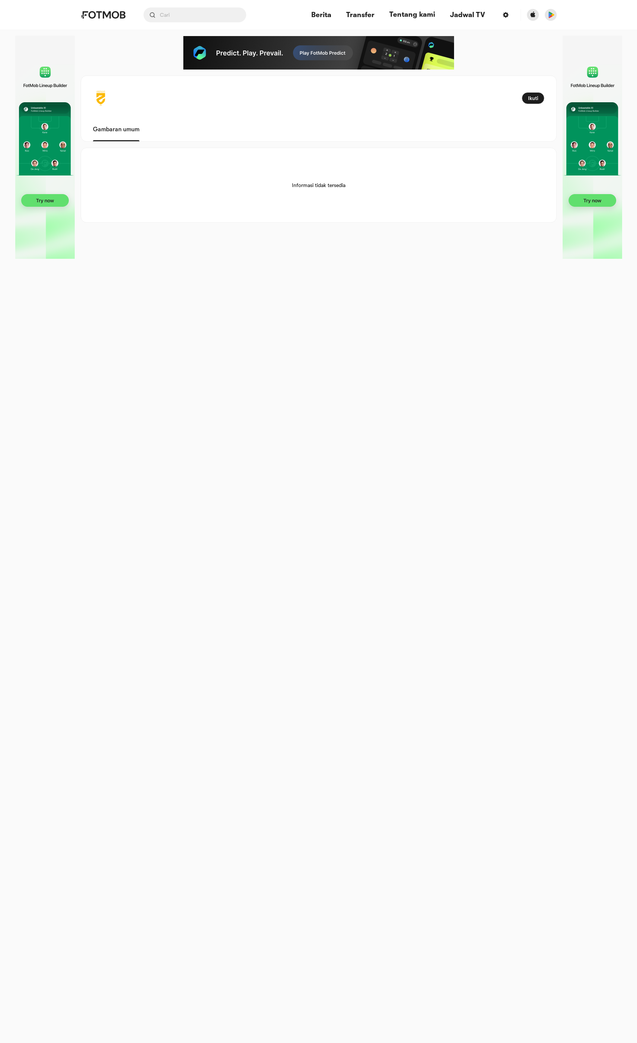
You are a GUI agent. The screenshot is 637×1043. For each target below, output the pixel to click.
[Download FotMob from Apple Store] (533, 15)
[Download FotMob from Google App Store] (551, 15)
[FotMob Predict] (318, 53)
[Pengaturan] (506, 15)
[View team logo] (101, 98)
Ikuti (533, 98)
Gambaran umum (116, 129)
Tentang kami (412, 14)
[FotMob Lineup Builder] (45, 147)
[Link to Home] (103, 15)
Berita (321, 15)
